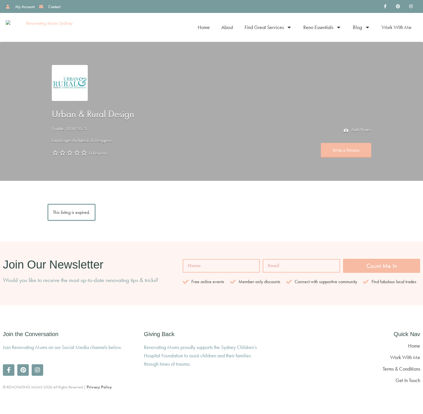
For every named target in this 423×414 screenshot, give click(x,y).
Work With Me (396, 27)
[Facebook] (385, 6)
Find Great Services (264, 27)
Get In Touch (407, 380)
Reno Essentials (318, 27)
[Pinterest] (397, 6)
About (227, 27)
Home (204, 27)
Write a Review (346, 150)
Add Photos (360, 130)
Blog (357, 27)
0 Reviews (98, 153)
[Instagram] (410, 6)
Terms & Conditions (401, 368)
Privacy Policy (99, 387)
